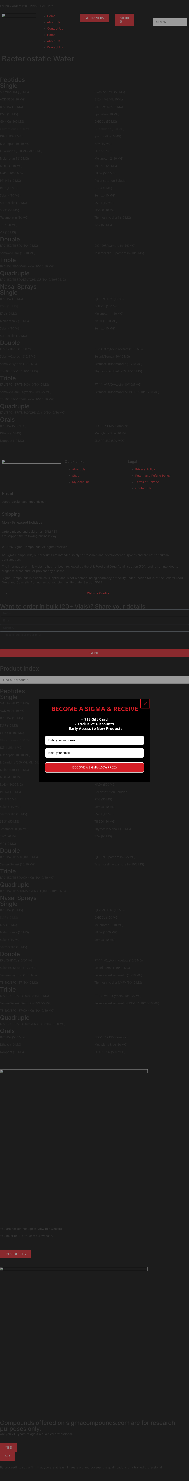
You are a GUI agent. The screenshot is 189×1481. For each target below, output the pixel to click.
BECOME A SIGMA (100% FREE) (94, 767)
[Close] (145, 703)
